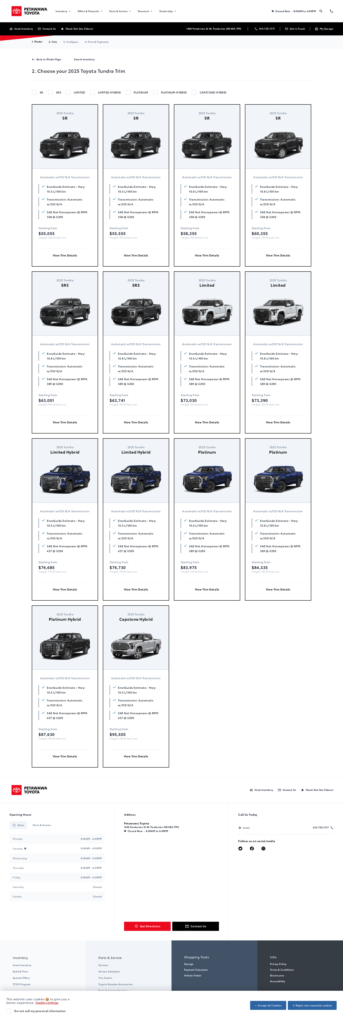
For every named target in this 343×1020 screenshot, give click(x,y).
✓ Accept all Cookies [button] (268, 1005)
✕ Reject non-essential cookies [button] (312, 1005)
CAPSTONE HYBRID (213, 92)
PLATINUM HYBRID (174, 92)
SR (41, 92)
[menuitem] (63, 11)
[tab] (18, 825)
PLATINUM (141, 92)
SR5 (58, 92)
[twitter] (240, 849)
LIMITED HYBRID (109, 92)
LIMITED (79, 92)
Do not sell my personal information (40, 1011)
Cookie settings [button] (47, 1002)
